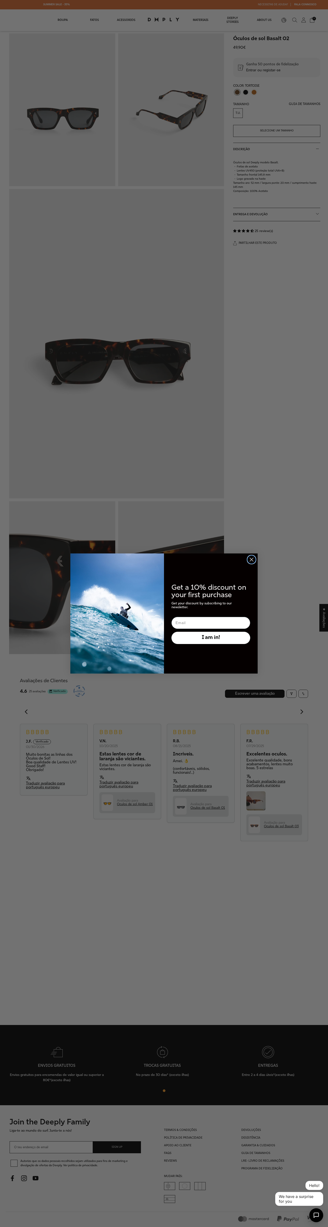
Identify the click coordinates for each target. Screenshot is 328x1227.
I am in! (211, 637)
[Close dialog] (251, 559)
